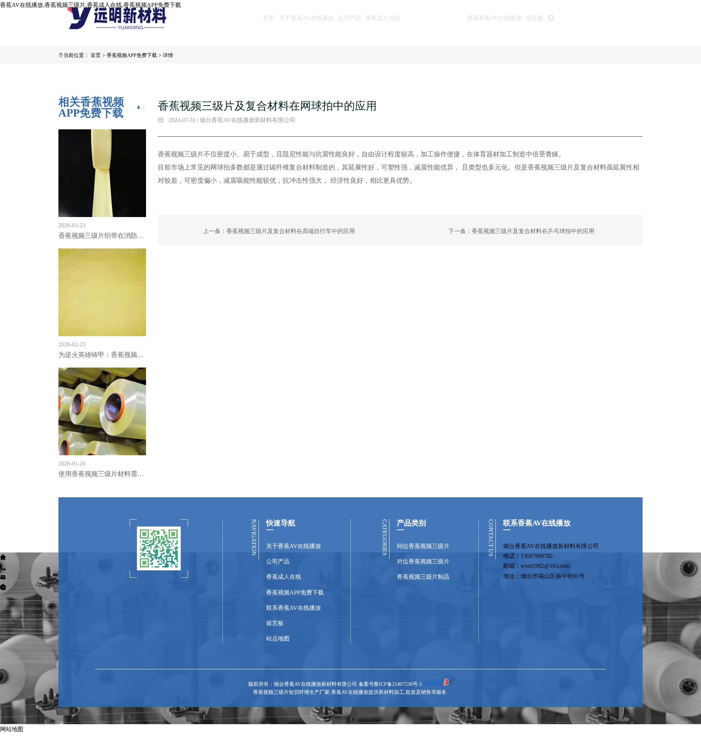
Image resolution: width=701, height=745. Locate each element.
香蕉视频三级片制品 (423, 577)
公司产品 (349, 18)
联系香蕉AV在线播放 (494, 18)
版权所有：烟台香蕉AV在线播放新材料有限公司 (303, 684)
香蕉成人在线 (383, 18)
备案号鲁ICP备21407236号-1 (390, 684)
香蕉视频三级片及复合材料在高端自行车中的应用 (290, 231)
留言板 (534, 18)
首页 (269, 18)
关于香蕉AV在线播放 (306, 18)
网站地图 (11, 729)
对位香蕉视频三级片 (423, 561)
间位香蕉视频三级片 (423, 546)
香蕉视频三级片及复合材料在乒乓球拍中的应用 (533, 231)
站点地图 (278, 638)
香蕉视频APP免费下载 (434, 18)
